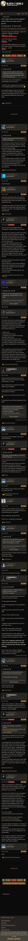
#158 (24, 719)
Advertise (3, 923)
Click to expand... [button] (14, 304)
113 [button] (5, 35)
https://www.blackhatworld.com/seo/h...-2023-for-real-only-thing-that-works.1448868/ (14, 730)
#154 (24, 570)
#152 (24, 506)
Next (19, 55)
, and (11, 494)
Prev (8, 55)
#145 (24, 225)
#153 (24, 533)
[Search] (26, 13)
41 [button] (4, 41)
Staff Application (5, 920)
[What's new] (22, 13)
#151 (24, 486)
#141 (24, 65)
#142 (24, 132)
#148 (24, 375)
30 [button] (4, 48)
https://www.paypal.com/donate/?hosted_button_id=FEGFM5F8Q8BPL (12, 819)
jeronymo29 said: (7, 587)
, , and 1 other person (13, 275)
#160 (24, 851)
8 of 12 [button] (14, 55)
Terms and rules (5, 930)
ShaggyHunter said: (8, 291)
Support (3, 927)
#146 (24, 287)
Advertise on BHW (14, 114)
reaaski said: (6, 69)
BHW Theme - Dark (7, 917)
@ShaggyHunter (6, 395)
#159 (24, 782)
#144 (24, 194)
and (10, 170)
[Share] (22, 66)
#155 (24, 583)
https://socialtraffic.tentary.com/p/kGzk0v (12, 813)
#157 (24, 701)
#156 (24, 666)
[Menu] (1, 13)
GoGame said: (6, 452)
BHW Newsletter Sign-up (8, 925)
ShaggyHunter (7, 26)
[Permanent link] (2, 99)
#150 (24, 449)
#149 (24, 434)
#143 (24, 181)
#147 (24, 317)
